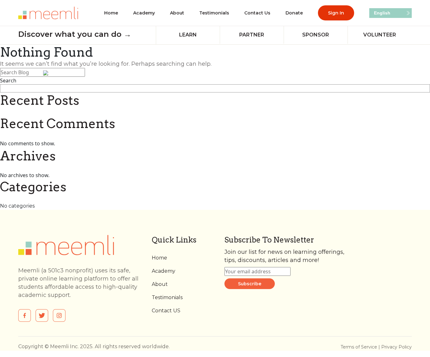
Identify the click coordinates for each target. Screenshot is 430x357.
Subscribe (249, 284)
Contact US (166, 311)
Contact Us (257, 13)
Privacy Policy (396, 347)
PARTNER (251, 35)
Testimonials (214, 13)
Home (111, 13)
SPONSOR (315, 35)
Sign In (336, 13)
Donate (294, 13)
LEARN (188, 35)
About (177, 13)
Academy (144, 13)
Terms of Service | (361, 347)
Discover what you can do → (74, 34)
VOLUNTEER (379, 35)
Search (8, 80)
